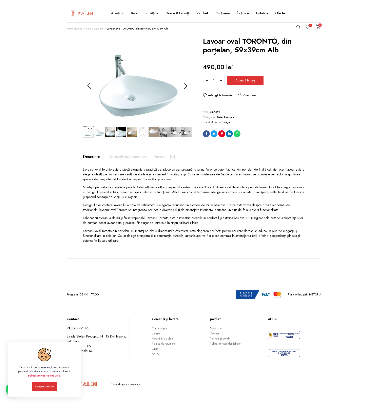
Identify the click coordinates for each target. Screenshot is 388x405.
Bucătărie (151, 13)
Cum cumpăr (159, 328)
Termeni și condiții (220, 338)
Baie (134, 13)
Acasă (115, 13)
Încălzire (243, 13)
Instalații (262, 13)
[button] (90, 130)
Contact (214, 333)
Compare (249, 95)
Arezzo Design (220, 122)
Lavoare (229, 117)
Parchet (202, 13)
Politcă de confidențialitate (225, 344)
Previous (89, 85)
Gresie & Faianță (178, 13)
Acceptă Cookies (44, 386)
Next (185, 85)
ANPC (155, 354)
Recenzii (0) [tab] (164, 157)
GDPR (155, 349)
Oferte (280, 13)
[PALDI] (83, 13)
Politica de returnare (163, 344)
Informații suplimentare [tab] (126, 157)
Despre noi (216, 328)
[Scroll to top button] (379, 396)
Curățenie (222, 13)
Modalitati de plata (162, 338)
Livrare (156, 333)
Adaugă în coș (245, 80)
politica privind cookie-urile (44, 376)
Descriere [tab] (91, 157)
